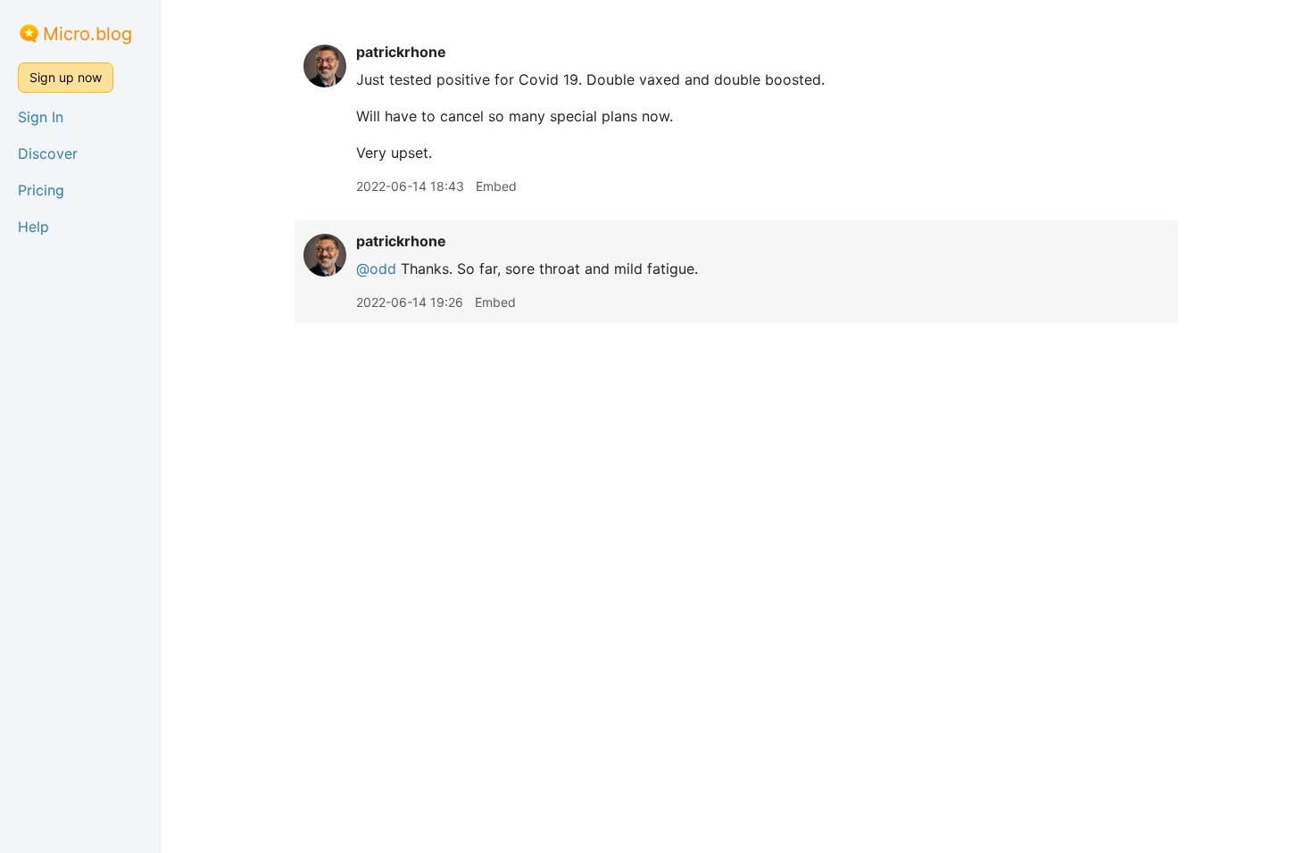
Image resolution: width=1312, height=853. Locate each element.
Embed (496, 186)
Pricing (41, 190)
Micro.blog (87, 34)
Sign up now (65, 77)
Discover (48, 153)
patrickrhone (401, 52)
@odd (376, 268)
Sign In (40, 117)
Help (33, 227)
